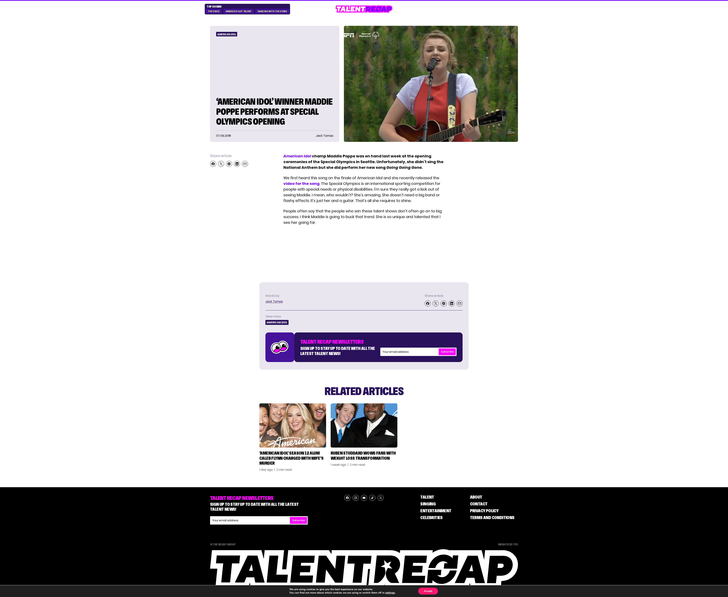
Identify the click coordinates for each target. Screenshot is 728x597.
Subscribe (447, 351)
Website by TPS (508, 544)
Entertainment (435, 510)
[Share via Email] (245, 164)
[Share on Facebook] (213, 164)
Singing (428, 503)
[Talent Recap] (364, 9)
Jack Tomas (274, 301)
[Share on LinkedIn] (237, 164)
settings (390, 593)
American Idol (226, 34)
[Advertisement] (492, 210)
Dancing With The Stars (272, 11)
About (476, 497)
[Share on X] (221, 164)
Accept (428, 591)
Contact (479, 503)
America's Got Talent (239, 11)
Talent (427, 497)
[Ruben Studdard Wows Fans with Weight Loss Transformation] (364, 425)
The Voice (213, 11)
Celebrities (431, 517)
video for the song (301, 183)
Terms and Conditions (492, 517)
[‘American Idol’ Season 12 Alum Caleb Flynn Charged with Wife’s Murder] (292, 425)
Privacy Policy (484, 510)
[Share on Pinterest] (229, 164)
